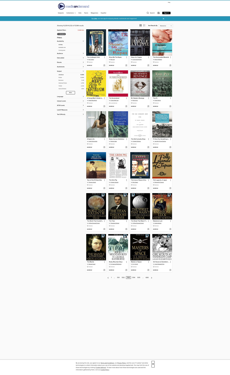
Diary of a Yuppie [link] (136, 57)
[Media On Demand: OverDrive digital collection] (74, 6)
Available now (62, 47)
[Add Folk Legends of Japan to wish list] (170, 188)
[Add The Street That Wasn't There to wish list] (148, 229)
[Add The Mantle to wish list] (104, 270)
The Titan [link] (112, 221)
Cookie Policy (105, 370)
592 (123, 278)
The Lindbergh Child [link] (93, 57)
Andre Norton (158, 223)
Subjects (61, 13)
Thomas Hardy (92, 182)
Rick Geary (91, 59)
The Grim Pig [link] (113, 180)
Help (169, 2)
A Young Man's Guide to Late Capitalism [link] (95, 98)
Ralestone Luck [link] (157, 221)
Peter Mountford (93, 100)
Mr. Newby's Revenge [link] (137, 98)
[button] (150, 13)
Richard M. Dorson (159, 182)
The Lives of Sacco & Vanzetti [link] (139, 180)
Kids (80, 13)
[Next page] (151, 277)
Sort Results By (152, 25)
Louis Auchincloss (137, 59)
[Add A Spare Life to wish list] (104, 147)
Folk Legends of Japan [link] (160, 180)
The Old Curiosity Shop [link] (138, 139)
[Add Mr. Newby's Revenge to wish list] (148, 106)
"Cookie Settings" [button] (100, 367)
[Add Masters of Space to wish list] (148, 270)
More (70, 92)
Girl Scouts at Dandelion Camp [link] (161, 262)
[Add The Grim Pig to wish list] (126, 188)
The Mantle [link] (90, 262)
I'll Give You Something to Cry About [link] (161, 139)
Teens (86, 13)
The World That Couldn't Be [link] (95, 221)
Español (103, 13)
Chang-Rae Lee (114, 100)
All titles (61, 44)
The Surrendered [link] (114, 98)
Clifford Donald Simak (94, 223)
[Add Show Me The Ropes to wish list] (126, 65)
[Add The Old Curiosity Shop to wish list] (148, 147)
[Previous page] (108, 277)
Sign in (166, 13)
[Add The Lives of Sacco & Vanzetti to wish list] (148, 188)
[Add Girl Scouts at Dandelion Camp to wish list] (170, 270)
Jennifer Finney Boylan (160, 141)
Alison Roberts (158, 59)
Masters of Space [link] (136, 262)
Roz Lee (113, 59)
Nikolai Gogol (92, 264)
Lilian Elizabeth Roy (159, 264)
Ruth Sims (135, 100)
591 (118, 278)
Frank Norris (158, 100)
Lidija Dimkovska (93, 141)
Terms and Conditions (107, 363)
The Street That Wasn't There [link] (139, 221)
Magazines (94, 13)
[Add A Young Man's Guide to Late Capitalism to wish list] (104, 106)
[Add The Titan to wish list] (126, 229)
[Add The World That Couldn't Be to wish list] (104, 229)
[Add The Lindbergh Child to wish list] (104, 65)
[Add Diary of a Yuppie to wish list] (148, 65)
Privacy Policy (121, 363)
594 (133, 278)
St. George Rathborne (116, 264)
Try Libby (94, 19)
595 (138, 278)
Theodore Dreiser (115, 223)
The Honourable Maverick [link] (161, 57)
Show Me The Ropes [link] (115, 57)
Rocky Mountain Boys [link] (115, 262)
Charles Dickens (137, 141)
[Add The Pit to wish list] (170, 106)
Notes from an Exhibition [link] (116, 139)
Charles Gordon (114, 182)
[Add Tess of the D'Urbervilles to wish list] (104, 188)
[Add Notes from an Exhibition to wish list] (126, 147)
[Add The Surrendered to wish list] (126, 106)
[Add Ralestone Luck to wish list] (170, 229)
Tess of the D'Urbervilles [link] (94, 180)
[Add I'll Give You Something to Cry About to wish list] (170, 147)
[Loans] (158, 13)
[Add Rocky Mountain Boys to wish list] (126, 270)
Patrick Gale (114, 141)
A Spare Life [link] (90, 139)
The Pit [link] (155, 98)
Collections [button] (70, 13)
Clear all (81, 30)
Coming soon (62, 50)
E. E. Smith (135, 264)
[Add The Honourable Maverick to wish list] (170, 65)
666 (147, 278)
